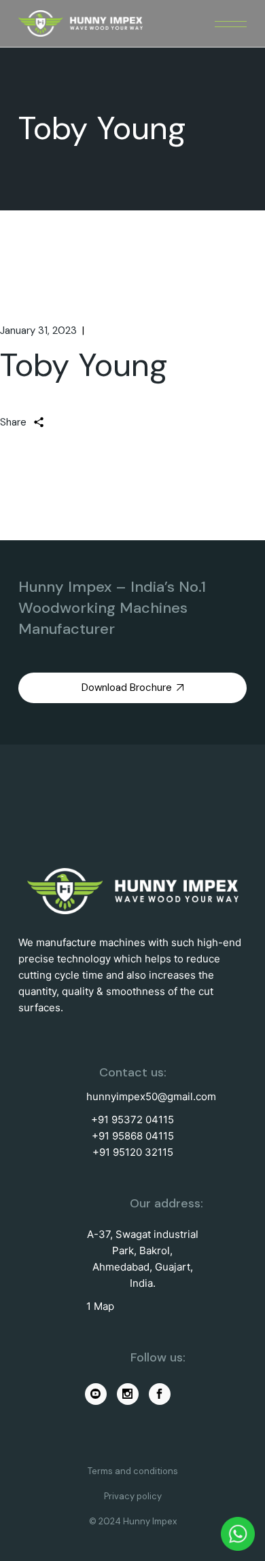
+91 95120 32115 (132, 1152)
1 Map (100, 1306)
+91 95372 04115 (132, 1119)
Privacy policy (133, 1496)
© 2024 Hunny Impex (133, 1521)
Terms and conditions (133, 1471)
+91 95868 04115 (133, 1135)
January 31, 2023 (38, 330)
